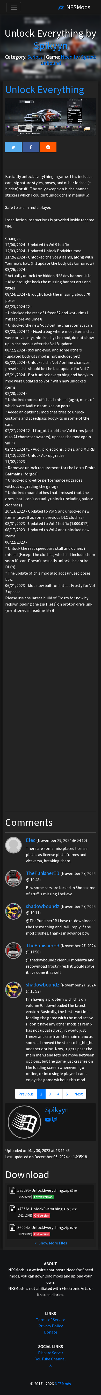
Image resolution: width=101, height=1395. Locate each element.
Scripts (34, 56)
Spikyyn (57, 1109)
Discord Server (50, 1352)
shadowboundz (42, 906)
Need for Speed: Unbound (68, 59)
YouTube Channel (50, 1358)
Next (78, 1093)
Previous (26, 1093)
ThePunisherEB (42, 873)
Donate (50, 1332)
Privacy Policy (50, 1325)
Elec (30, 840)
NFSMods (77, 7)
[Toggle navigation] (13, 7)
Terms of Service (50, 1319)
